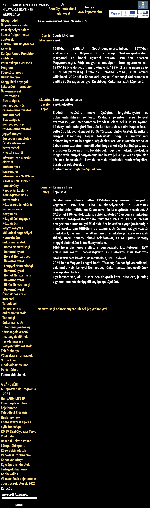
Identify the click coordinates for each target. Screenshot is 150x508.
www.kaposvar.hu (90, 11)
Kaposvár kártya (12, 459)
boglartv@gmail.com (87, 169)
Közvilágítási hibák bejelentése (14, 405)
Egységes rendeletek (15, 464)
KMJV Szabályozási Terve (18, 431)
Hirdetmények (10, 417)
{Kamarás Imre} (45, 189)
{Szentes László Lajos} (45, 104)
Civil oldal (8, 436)
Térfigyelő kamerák (14, 469)
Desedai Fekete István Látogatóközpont (16, 443)
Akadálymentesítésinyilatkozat (62, 11)
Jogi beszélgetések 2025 (18, 483)
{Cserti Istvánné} (45, 37)
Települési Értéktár (14, 412)
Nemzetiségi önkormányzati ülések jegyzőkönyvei (72, 308)
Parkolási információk (16, 455)
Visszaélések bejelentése (18, 478)
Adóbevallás (9, 473)
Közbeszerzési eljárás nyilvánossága (16, 424)
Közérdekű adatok (13, 450)
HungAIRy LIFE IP (13, 398)
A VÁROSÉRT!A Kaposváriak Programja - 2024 (18, 389)
